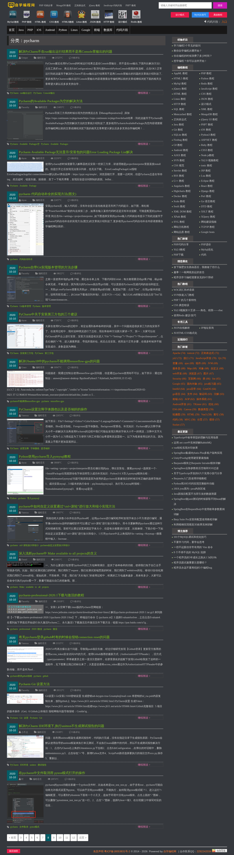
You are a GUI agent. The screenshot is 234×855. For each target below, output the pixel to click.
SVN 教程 (179, 160)
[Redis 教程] (136, 17)
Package (32, 185)
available (29, 587)
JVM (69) (213, 363)
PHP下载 (179, 254)
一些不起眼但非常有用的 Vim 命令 (193, 547)
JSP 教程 (206, 170)
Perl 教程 (206, 196)
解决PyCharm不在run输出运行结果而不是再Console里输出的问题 (65, 51)
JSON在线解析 (182, 327)
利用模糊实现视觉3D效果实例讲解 (193, 524)
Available (24, 144)
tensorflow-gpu (57, 401)
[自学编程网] (21, 7)
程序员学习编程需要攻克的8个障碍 (193, 277)
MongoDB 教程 (63, 5)
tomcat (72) (193, 353)
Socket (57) (179, 424)
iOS (39, 29)
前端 (97, 29)
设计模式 (206, 104)
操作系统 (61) (204, 399)
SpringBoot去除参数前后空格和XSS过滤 (196, 468)
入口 (224, 21)
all (39, 587)
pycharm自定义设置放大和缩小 (55, 545)
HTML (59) (193, 414)
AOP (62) (190, 399)
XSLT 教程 (207, 211)
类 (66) (206, 378)
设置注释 (24, 448)
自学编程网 (169, 851)
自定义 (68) (217, 368)
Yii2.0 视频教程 (209, 160)
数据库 (108, 29)
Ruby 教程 (206, 145)
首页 (12, 29)
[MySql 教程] (13, 17)
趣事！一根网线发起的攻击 (189, 272)
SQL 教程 (179, 109)
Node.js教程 (207, 155)
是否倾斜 (45, 448)
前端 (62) (178, 399)
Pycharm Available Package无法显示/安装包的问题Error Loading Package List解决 (76, 152)
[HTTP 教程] (109, 17)
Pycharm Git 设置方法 (34, 684)
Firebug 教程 (181, 140)
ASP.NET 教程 (209, 140)
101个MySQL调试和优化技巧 (190, 537)
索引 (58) (219, 414)
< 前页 (12, 837)
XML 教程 (206, 109)
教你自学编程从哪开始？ (188, 50)
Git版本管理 (25, 306)
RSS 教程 (179, 175)
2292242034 (204, 851)
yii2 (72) (177, 358)
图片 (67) (208, 373)
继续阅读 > (144, 93)
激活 (55, 629)
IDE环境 (24, 765)
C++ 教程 (179, 181)
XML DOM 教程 (183, 211)
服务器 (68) (179, 368)
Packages (64, 144)
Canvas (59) (190, 409)
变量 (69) (178, 363)
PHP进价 (206, 244)
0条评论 (76, 57)
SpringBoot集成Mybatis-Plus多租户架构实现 (198, 453)
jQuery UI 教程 (209, 119)
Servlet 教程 (180, 170)
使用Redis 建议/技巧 (185, 315)
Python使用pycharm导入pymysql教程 (45, 456)
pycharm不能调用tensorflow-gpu (25, 401)
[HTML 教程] (40, 17)
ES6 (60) (177, 409)
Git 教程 (178, 129)
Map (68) (192, 368)
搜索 (220, 5)
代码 (203, 254)
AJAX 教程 (180, 155)
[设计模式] (122, 17)
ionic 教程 (206, 165)
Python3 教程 (208, 134)
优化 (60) (213, 404)
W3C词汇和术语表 (184, 289)
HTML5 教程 (181, 78)
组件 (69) (201, 363)
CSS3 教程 (207, 150)
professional (24, 629)
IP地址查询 (207, 327)
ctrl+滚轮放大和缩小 (29, 545)
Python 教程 (207, 78)
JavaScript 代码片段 (113, 5)
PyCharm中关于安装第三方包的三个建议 (48, 314)
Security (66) (179, 378)
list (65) (216, 378)
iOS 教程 (206, 129)
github (45, 676)
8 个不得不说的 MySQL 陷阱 (190, 552)
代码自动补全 (26, 259)
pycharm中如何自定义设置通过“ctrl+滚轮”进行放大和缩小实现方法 (67, 506)
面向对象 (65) (194, 383)
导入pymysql (33, 498)
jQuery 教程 (94, 5)
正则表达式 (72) (210, 353)
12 (73, 837)
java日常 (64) (194, 389)
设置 (26, 718)
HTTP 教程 (180, 104)
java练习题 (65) (212, 383)
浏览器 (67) (195, 373)
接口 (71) (189, 358)
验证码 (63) (205, 394)
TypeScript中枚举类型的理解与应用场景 (196, 437)
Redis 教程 (207, 83)
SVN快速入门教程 (184, 295)
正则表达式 (79, 5)
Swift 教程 (179, 206)
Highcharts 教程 (182, 191)
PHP (30, 29)
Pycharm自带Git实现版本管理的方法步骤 (48, 267)
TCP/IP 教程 (208, 227)
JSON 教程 (207, 99)
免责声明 (98, 851)
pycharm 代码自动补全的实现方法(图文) (47, 194)
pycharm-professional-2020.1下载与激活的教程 (51, 595)
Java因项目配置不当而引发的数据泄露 (195, 493)
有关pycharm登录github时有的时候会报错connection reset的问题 (64, 637)
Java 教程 (179, 124)
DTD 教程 (206, 206)
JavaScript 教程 (209, 88)
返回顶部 (13, 851)
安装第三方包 (26, 353)
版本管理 (46, 306)
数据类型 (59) (206, 409)
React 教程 (207, 186)
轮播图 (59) (179, 414)
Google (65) (179, 383)
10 (59, 837)
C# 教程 (178, 145)
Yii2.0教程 (179, 249)
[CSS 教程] (54, 17)
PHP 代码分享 (46, 5)
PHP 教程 (206, 73)
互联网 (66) (194, 378)
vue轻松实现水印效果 (186, 447)
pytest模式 (34, 827)
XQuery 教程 (208, 216)
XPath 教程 (180, 216)
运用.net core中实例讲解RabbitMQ (192, 442)
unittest (33, 765)
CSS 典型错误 (181, 305)
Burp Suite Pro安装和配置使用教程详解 (195, 519)
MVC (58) (190, 419)
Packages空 (34, 144)
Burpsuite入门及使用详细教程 (190, 478)
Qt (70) (222, 358)
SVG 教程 (179, 221)
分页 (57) (202, 419)
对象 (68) (204, 368)
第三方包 (49, 353)
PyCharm (14, 93)
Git (21, 718)
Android (50, 29)
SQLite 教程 (180, 134)
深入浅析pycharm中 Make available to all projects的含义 (58, 553)
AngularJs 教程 (182, 186)
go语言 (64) (179, 394)
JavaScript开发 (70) (206, 358)
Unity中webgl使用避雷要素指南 (191, 458)
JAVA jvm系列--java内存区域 (189, 488)
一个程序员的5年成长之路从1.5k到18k (195, 557)
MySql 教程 (180, 83)
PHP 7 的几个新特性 (185, 300)
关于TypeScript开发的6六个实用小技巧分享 (198, 473)
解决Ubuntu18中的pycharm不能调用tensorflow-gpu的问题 (59, 361)
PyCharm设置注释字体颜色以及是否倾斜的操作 (53, 409)
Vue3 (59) (206, 414)
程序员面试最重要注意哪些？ (190, 562)
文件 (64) (192, 394)
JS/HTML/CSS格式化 (185, 333)
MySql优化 (207, 249)
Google (86, 29)
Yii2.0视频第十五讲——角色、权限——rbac (198, 310)
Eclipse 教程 (207, 181)
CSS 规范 (179, 165)
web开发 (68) (180, 373)
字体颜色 (35, 448)
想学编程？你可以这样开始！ (190, 61)
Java (21, 29)
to (36, 587)
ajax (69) (189, 363)
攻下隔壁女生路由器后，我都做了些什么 (197, 267)
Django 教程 (207, 191)
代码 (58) (178, 419)
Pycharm (14, 144)
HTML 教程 (180, 94)
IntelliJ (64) (179, 389)
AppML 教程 (181, 73)
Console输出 (49, 93)
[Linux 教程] (81, 17)
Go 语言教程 (208, 201)
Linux (74, 29)
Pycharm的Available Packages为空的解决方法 (51, 101)
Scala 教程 (179, 201)
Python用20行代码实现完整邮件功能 (194, 483)
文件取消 (23, 827)
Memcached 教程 (183, 114)
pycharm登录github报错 (21, 676)
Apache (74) (179, 353)
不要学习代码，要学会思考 (189, 542)
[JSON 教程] (95, 17)
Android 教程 (181, 150)
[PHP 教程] (26, 17)
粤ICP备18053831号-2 (117, 851)
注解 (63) (219, 394)
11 (66, 837)
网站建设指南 (208, 221)
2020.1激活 (37, 629)
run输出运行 (26, 93)
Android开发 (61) (182, 404)
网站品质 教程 (182, 232)
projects (45, 587)
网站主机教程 (181, 227)
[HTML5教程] (68, 17)
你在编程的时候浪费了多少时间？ (193, 55)
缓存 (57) (214, 419)
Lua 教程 (206, 175)
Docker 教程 (180, 196)
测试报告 (42, 765)
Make (21, 587)
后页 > (82, 837)
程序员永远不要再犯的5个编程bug (193, 567)
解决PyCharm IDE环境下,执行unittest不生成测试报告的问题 (61, 726)
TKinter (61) (200, 404)
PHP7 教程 (131, 5)
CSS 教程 (206, 94)
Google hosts (207, 232)
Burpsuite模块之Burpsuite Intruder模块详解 (197, 463)
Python (63, 29)
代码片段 (122, 29)
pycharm (14, 259)
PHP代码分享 (181, 244)
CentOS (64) (209, 389)
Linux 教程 (180, 99)
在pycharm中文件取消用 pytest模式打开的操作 (52, 773)
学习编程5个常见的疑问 (187, 45)
